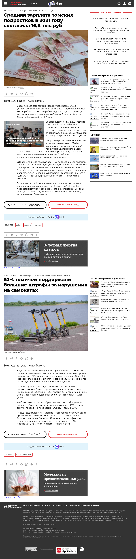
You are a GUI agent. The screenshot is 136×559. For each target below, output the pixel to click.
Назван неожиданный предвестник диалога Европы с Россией (115, 165)
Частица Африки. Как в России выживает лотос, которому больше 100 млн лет (115, 310)
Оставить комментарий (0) (68, 205)
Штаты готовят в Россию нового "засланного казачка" (113, 157)
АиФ (22, 88)
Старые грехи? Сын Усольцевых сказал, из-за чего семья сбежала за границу (116, 90)
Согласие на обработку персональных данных (39, 528)
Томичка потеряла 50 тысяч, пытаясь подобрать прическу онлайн (111, 62)
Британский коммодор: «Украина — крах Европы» (115, 174)
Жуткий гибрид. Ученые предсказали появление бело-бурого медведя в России (116, 328)
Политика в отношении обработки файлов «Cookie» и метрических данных (49, 532)
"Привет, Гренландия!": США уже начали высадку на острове (113, 139)
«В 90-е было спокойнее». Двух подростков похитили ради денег (115, 318)
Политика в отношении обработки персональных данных (43, 530)
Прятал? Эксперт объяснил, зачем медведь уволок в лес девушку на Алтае (115, 116)
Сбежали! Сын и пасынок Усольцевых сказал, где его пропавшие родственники (116, 125)
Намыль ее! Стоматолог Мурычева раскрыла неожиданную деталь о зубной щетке (115, 98)
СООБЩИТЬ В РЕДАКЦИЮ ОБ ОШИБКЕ (84, 506)
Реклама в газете (60, 506)
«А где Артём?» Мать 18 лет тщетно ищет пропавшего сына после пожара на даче (115, 293)
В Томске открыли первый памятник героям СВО (111, 20)
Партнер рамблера (46, 549)
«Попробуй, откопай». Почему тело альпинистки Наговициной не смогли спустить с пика (116, 81)
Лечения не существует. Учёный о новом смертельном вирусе (115, 301)
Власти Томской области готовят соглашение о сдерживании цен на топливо (111, 30)
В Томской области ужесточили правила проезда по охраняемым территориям (111, 41)
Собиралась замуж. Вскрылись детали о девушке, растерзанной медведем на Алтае (115, 107)
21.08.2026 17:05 (10, 276)
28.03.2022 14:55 (10, 11)
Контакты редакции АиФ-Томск (36, 506)
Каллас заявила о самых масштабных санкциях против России (115, 148)
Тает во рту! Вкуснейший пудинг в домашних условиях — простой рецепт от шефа (115, 284)
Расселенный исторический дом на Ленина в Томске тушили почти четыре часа (111, 51)
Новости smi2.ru (12, 267)
